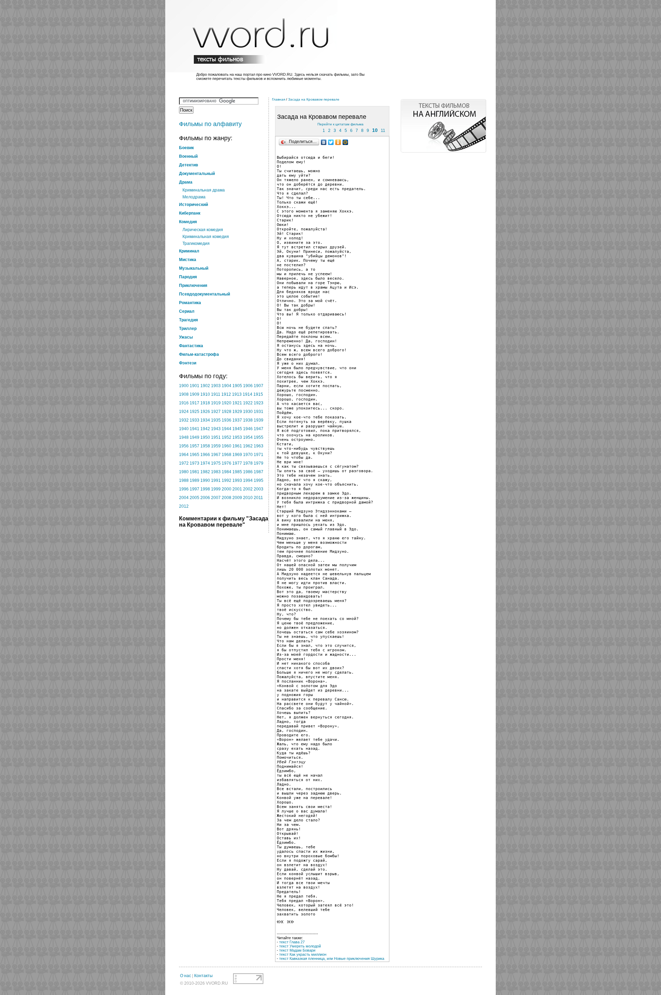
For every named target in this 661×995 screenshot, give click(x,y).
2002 (248, 489)
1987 (258, 471)
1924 (184, 411)
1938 (248, 420)
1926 (205, 411)
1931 (258, 411)
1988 (184, 480)
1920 (226, 403)
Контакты (203, 975)
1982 (205, 471)
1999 (216, 489)
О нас (185, 975)
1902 (205, 385)
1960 (226, 446)
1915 (258, 394)
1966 (205, 454)
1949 (194, 437)
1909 (194, 394)
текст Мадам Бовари (297, 950)
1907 (258, 385)
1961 (237, 446)
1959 (216, 446)
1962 (248, 446)
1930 (248, 411)
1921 (237, 403)
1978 (248, 463)
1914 (247, 394)
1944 (226, 428)
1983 (216, 471)
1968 (226, 454)
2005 (194, 497)
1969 (237, 454)
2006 (205, 497)
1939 (258, 420)
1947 (258, 428)
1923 (258, 403)
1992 (226, 480)
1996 (184, 489)
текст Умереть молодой (300, 946)
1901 (194, 385)
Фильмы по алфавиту (210, 124)
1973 (194, 463)
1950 (205, 437)
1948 (184, 437)
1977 (237, 463)
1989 (194, 480)
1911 (215, 394)
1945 (237, 428)
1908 (184, 394)
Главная (278, 99)
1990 (205, 480)
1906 (248, 385)
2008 (226, 497)
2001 (237, 489)
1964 (184, 454)
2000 (226, 489)
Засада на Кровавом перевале (313, 99)
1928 (226, 411)
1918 (205, 403)
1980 (184, 471)
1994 (248, 480)
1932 (184, 420)
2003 (258, 489)
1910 (205, 394)
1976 (226, 463)
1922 (248, 403)
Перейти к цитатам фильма (340, 124)
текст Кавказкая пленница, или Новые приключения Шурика (331, 958)
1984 (226, 471)
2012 (184, 506)
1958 (205, 446)
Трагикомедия (196, 243)
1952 (226, 437)
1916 (184, 403)
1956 (184, 446)
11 (383, 130)
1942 (205, 428)
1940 (184, 428)
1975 (216, 463)
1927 (216, 411)
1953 (237, 437)
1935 (216, 420)
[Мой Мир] (345, 142)
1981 (194, 471)
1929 (237, 411)
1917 (194, 403)
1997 (194, 489)
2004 (184, 497)
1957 (194, 446)
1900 (184, 385)
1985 (237, 471)
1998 (205, 489)
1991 (216, 480)
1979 (258, 463)
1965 (194, 454)
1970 (248, 454)
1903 (216, 385)
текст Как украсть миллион (302, 954)
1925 (194, 411)
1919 (216, 403)
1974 (205, 463)
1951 (216, 437)
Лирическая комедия (202, 229)
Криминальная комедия (205, 236)
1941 (194, 428)
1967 (216, 454)
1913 (237, 394)
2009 (237, 497)
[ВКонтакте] (323, 142)
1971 (258, 454)
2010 (248, 497)
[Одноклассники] (338, 142)
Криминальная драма (203, 190)
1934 (205, 420)
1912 (226, 394)
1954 (248, 437)
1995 (258, 480)
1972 (184, 463)
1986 (248, 471)
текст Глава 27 (292, 942)
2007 (216, 497)
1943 (216, 428)
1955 (258, 437)
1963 (258, 446)
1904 (226, 385)
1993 (237, 480)
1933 (194, 420)
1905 (237, 385)
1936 (226, 420)
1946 (248, 428)
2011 (258, 497)
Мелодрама (194, 197)
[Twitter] (331, 142)
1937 (237, 420)
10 (375, 130)
